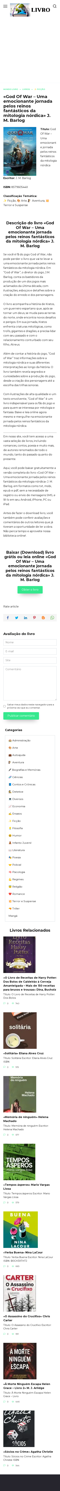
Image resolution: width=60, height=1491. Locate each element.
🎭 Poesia (14, 857)
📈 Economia (16, 806)
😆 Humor (15, 835)
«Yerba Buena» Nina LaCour (23, 1252)
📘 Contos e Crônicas (21, 784)
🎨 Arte (13, 747)
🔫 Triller (14, 908)
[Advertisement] (30, 48)
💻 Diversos (15, 799)
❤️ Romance (16, 893)
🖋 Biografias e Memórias (24, 769)
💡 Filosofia (15, 828)
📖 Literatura (16, 850)
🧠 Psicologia (16, 872)
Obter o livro (30, 589)
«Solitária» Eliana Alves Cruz (23, 1053)
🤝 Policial (14, 864)
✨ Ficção (14, 820)
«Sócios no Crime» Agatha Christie (28, 1451)
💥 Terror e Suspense (22, 901)
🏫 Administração (19, 740)
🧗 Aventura (16, 762)
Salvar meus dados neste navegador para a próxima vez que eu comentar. (30, 706)
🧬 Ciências (15, 777)
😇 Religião (15, 886)
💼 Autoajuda (16, 755)
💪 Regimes (16, 879)
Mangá (12, 915)
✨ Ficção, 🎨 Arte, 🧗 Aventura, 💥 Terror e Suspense (26, 203)
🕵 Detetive (15, 791)
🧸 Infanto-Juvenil (19, 842)
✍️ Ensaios (15, 813)
